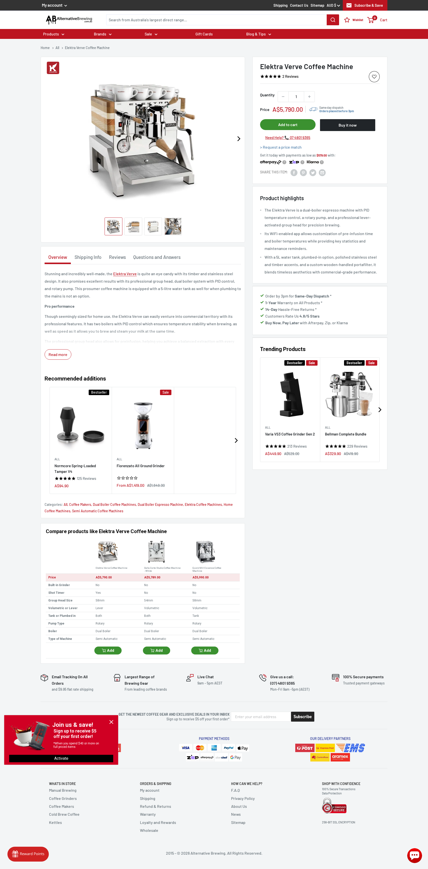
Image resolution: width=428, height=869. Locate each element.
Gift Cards (204, 33)
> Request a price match (281, 147)
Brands (100, 33)
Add (110, 650)
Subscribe (303, 717)
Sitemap (317, 5)
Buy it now (348, 125)
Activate (61, 758)
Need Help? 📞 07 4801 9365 (287, 137)
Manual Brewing (63, 790)
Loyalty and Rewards (158, 822)
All (267, 427)
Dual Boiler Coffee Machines (114, 504)
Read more (58, 354)
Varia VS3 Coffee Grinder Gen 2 (290, 434)
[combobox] (222, 19)
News (236, 814)
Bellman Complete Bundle (345, 434)
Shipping (280, 5)
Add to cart (287, 124)
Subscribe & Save (368, 5)
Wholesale (149, 830)
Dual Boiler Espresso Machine (160, 504)
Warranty (148, 814)
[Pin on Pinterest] (303, 172)
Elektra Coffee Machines (203, 504)
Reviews (117, 257)
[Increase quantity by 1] (309, 96)
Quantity (267, 94)
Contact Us (299, 5)
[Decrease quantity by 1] (283, 96)
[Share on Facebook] (294, 172)
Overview (57, 257)
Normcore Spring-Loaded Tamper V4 (75, 468)
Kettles (55, 822)
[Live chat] (414, 855)
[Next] (238, 139)
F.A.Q (235, 790)
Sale (148, 33)
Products (51, 33)
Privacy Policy (243, 798)
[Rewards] (28, 854)
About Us (239, 806)
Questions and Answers (157, 257)
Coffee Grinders (63, 798)
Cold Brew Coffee (64, 814)
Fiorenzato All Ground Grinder (141, 465)
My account (52, 4)
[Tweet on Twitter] (312, 172)
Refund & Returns (155, 806)
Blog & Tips (256, 33)
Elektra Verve (125, 273)
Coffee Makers (80, 504)
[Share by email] (322, 172)
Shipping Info (88, 257)
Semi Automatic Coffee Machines (97, 511)
